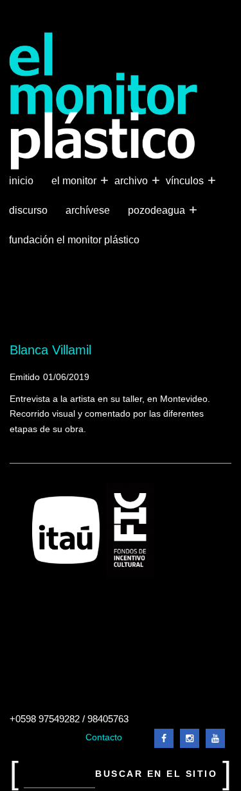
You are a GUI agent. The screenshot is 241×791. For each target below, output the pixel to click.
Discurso (28, 210)
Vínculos (186, 180)
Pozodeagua (158, 210)
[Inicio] (104, 101)
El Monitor (75, 180)
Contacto (103, 737)
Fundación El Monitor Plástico (74, 239)
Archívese (88, 210)
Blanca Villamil (50, 350)
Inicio (21, 180)
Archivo (132, 180)
